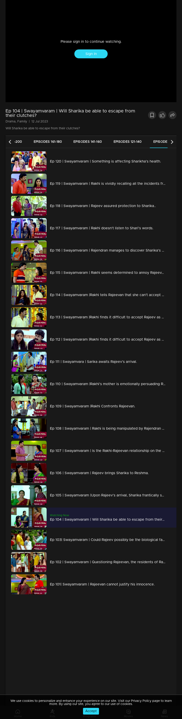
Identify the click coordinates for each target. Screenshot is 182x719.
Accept (91, 711)
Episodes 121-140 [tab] (128, 141)
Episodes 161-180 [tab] (48, 141)
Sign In (91, 54)
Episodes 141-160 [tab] (87, 141)
